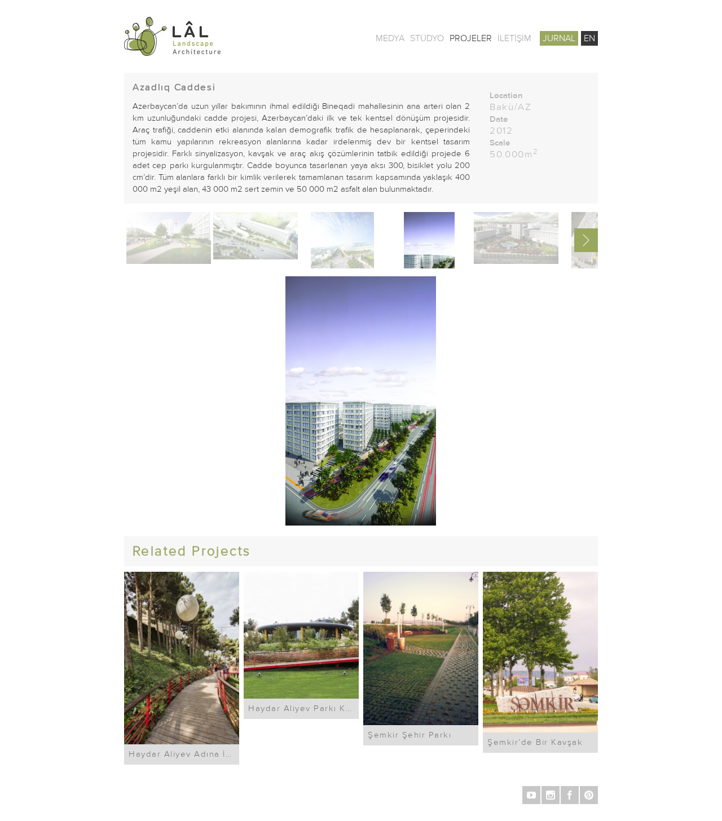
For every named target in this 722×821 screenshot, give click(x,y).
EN (589, 38)
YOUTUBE (531, 795)
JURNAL (559, 38)
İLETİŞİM (514, 38)
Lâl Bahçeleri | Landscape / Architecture (208, 36)
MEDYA (390, 38)
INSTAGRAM (551, 795)
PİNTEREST (589, 795)
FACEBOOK (570, 795)
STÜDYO (427, 38)
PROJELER (471, 38)
